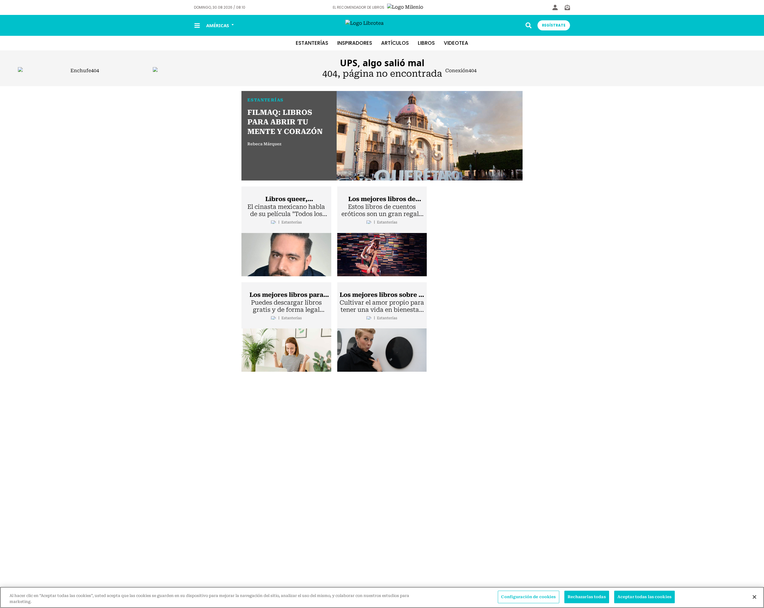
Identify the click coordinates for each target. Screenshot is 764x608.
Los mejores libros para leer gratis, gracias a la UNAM (286, 295)
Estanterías (312, 43)
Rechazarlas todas (587, 597)
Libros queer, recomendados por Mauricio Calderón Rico (286, 199)
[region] (382, 597)
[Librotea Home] (382, 25)
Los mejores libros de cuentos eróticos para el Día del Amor (382, 199)
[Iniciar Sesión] (555, 7)
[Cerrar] (754, 597)
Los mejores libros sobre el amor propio (382, 295)
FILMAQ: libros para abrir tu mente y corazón (285, 122)
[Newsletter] (567, 7)
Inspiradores (354, 43)
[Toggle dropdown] (529, 25)
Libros (426, 43)
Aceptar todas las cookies (644, 597)
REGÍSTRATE (554, 25)
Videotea (456, 43)
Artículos (395, 43)
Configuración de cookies (528, 597)
